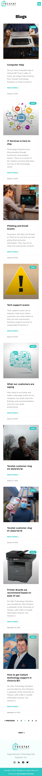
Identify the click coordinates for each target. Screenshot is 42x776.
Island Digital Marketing (25, 774)
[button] (39, 4)
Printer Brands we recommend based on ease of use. (19, 592)
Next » (22, 733)
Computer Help (15, 64)
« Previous (9, 721)
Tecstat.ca (20, 770)
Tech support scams (18, 305)
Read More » (13, 88)
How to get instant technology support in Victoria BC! (19, 677)
